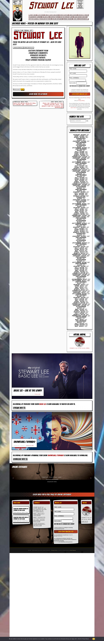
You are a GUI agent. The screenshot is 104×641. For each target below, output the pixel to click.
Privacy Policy (81, 100)
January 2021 (79, 216)
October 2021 (79, 203)
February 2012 (79, 315)
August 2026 (79, 134)
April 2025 (79, 154)
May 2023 (79, 180)
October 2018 (79, 262)
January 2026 (79, 141)
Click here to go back (38, 94)
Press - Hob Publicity (39, 517)
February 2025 (79, 156)
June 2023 (79, 179)
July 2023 (79, 177)
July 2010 (79, 323)
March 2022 (79, 196)
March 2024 (79, 168)
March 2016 (79, 302)
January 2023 (79, 185)
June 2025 (79, 153)
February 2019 (79, 254)
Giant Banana (73, 550)
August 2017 (80, 284)
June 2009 (79, 325)
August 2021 (79, 207)
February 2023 (79, 184)
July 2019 (79, 248)
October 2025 (79, 147)
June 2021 (79, 210)
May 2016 (79, 300)
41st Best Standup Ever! (51, 12)
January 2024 (79, 171)
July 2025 (79, 151)
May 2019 (79, 250)
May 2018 (79, 270)
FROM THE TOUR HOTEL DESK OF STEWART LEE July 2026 (21, 518)
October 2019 (79, 242)
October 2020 (79, 223)
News (22, 89)
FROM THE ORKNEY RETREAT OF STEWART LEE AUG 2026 (21, 509)
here (90, 638)
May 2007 (79, 326)
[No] (102, 639)
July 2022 (79, 193)
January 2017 (79, 292)
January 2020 (79, 236)
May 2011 (79, 319)
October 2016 (79, 293)
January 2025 (79, 158)
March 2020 (79, 232)
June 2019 (79, 249)
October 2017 (79, 280)
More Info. (84, 521)
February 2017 (79, 291)
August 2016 (79, 297)
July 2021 (79, 209)
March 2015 (79, 312)
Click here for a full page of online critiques (52, 494)
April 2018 (79, 271)
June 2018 (79, 269)
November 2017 (79, 279)
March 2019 (79, 253)
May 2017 (79, 287)
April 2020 (79, 231)
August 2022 (79, 192)
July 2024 (79, 166)
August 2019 (79, 246)
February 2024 (79, 170)
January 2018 (79, 275)
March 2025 (80, 155)
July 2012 (79, 313)
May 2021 (79, 211)
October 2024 (79, 162)
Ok (93, 638)
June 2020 (79, 229)
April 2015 (79, 310)
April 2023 (79, 181)
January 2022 (79, 199)
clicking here (70, 534)
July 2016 (79, 298)
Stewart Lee (51, 7)
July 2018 (79, 267)
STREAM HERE (37, 394)
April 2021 (79, 213)
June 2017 (79, 285)
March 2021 (79, 214)
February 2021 (79, 215)
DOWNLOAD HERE (30, 445)
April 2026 (79, 137)
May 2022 (79, 194)
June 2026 (79, 136)
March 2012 (79, 314)
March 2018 (79, 272)
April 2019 (79, 252)
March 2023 (80, 183)
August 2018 (79, 266)
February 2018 (79, 274)
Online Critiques (19, 467)
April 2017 (79, 288)
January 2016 (79, 305)
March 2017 (79, 289)
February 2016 (79, 304)
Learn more (73, 107)
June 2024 (79, 167)
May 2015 (79, 309)
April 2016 (79, 301)
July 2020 (79, 228)
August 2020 (79, 227)
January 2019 (79, 255)
